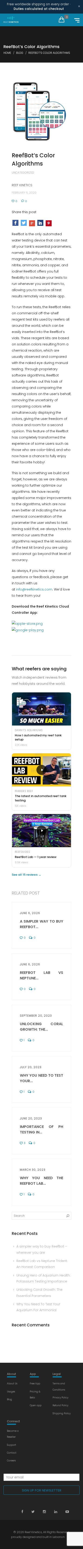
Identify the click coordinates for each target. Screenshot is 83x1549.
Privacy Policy (60, 1397)
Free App (35, 1383)
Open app (36, 1405)
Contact (11, 1452)
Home (7, 53)
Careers (11, 1460)
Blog (9, 1399)
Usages (11, 1391)
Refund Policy (60, 1405)
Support (11, 1445)
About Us (12, 1383)
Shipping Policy (62, 1413)
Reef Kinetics (33, 1532)
